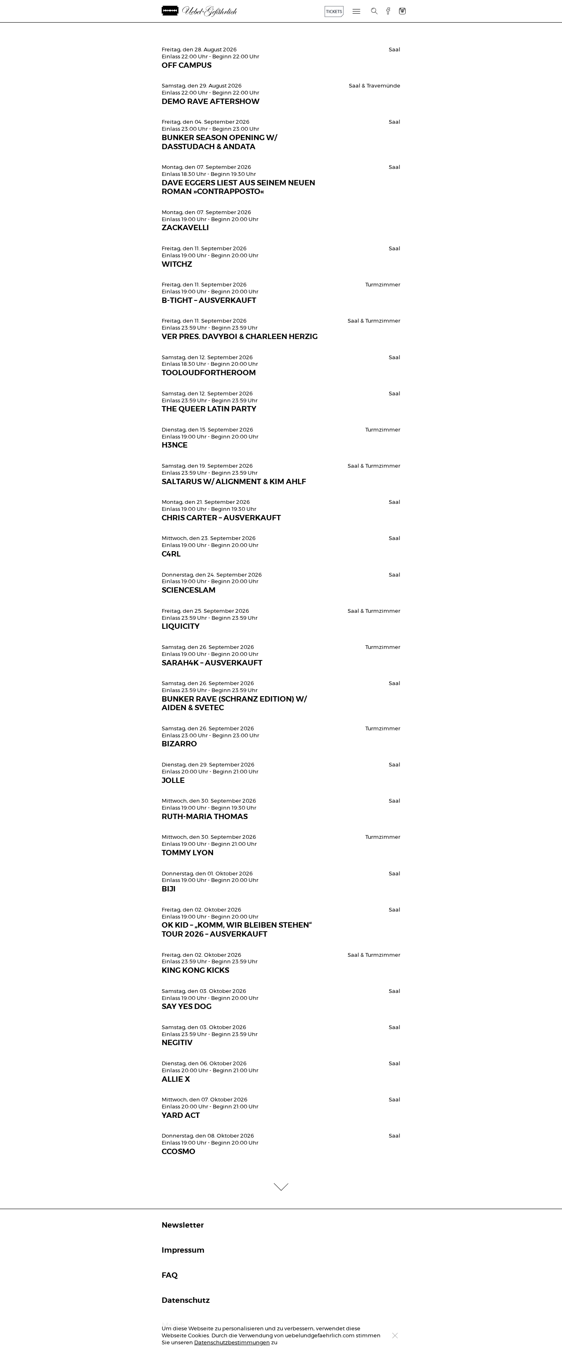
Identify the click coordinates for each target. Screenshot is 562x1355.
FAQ (170, 1275)
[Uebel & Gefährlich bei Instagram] (402, 10)
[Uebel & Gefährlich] (211, 11)
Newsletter (183, 1225)
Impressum (183, 1250)
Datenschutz (186, 1300)
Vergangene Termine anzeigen (281, 35)
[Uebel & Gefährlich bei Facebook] (385, 11)
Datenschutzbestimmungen (232, 1343)
